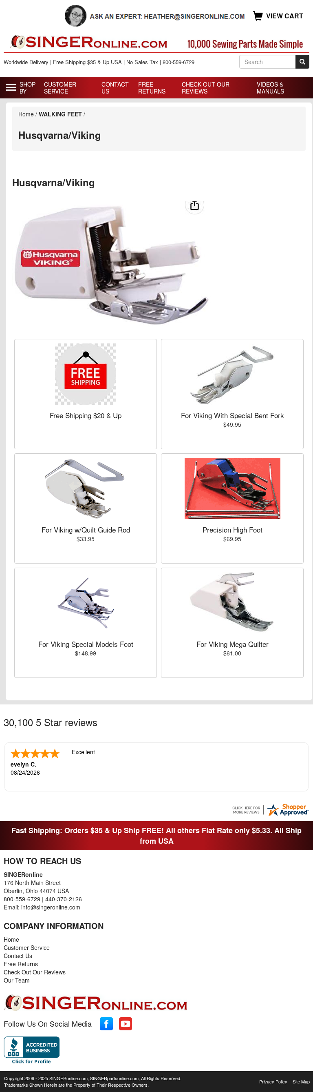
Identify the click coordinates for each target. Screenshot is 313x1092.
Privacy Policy (273, 1081)
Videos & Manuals (270, 87)
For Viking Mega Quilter (232, 644)
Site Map (301, 1081)
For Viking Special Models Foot (85, 644)
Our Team (17, 980)
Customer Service (60, 87)
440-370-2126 (63, 899)
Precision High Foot (232, 529)
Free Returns (151, 87)
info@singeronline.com (50, 907)
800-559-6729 (22, 899)
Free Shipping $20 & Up (85, 415)
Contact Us (115, 87)
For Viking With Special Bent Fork (232, 415)
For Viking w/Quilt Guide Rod (86, 529)
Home (26, 114)
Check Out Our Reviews (205, 87)
